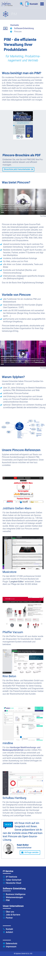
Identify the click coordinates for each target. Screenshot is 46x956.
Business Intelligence (15, 894)
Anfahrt (9, 932)
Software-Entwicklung (24, 28)
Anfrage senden (31, 852)
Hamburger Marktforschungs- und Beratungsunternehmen (21, 748)
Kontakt (34, 4)
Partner (9, 918)
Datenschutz (11, 943)
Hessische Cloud (13, 883)
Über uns (10, 912)
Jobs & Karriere (13, 914)
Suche (22, 4)
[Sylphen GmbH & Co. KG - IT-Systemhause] (7, 3)
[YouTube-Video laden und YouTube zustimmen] (23, 202)
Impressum (11, 946)
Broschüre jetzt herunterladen (17, 169)
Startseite (14, 25)
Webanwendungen (14, 897)
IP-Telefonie (11, 877)
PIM (8, 900)
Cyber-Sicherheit (13, 880)
